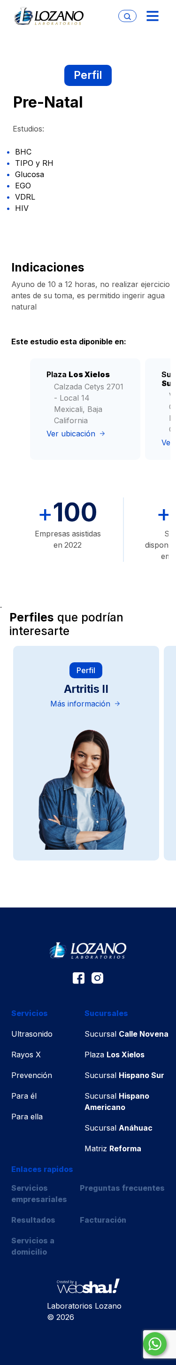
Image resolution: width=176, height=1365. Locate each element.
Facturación (103, 1220)
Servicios (29, 1013)
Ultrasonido (32, 1034)
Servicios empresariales (39, 1193)
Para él (24, 1096)
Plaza (114, 1054)
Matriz (112, 1148)
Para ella (27, 1116)
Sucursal (126, 1034)
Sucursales (106, 1013)
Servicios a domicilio (32, 1246)
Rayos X (26, 1054)
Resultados (33, 1220)
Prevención (31, 1075)
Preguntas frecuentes (122, 1188)
